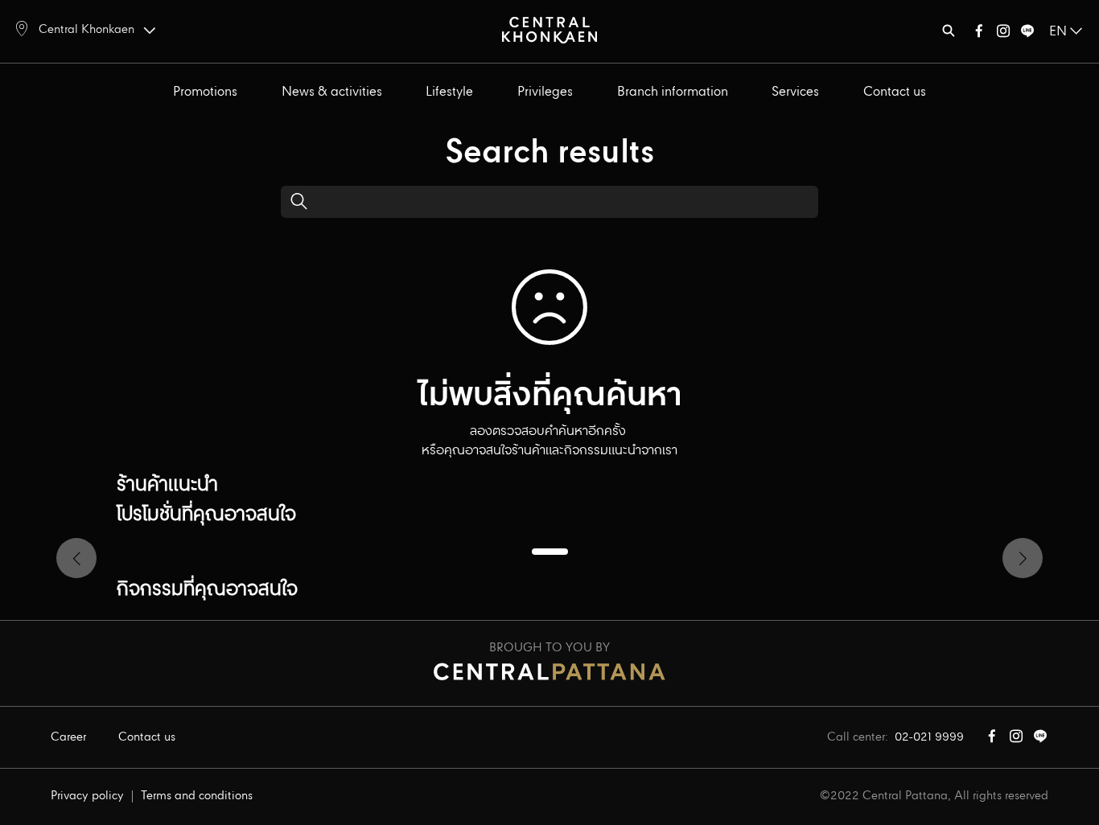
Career (68, 737)
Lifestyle (449, 92)
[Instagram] (1003, 34)
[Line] (1027, 34)
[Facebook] (979, 34)
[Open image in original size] (549, 29)
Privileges (545, 92)
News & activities (332, 92)
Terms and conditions (197, 796)
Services (795, 92)
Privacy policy (87, 796)
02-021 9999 (929, 737)
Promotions (205, 92)
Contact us (894, 92)
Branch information (672, 92)
